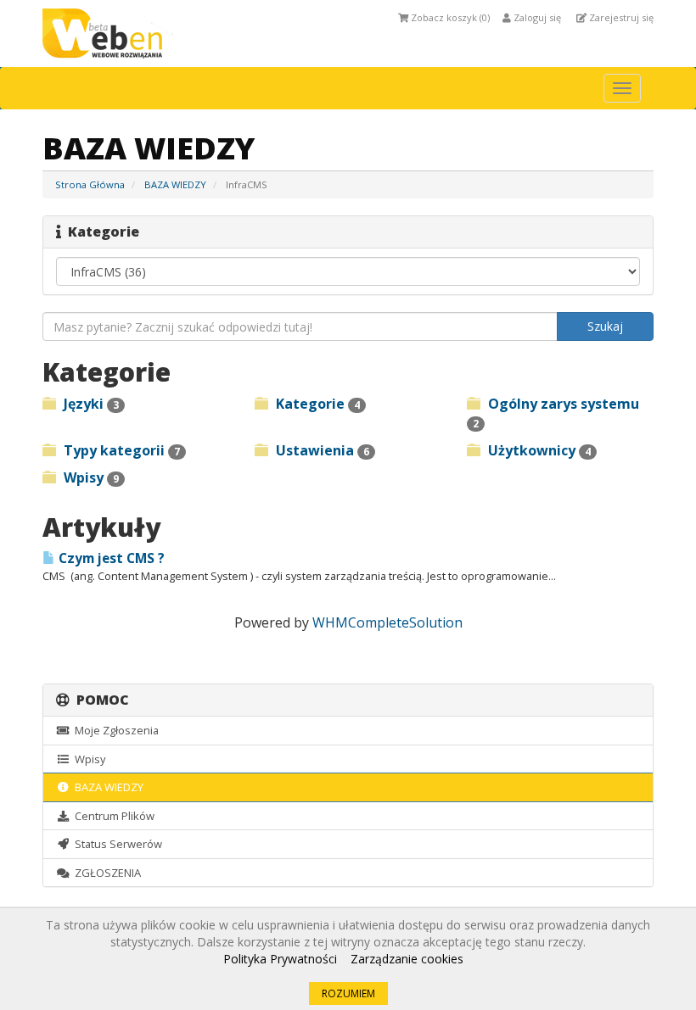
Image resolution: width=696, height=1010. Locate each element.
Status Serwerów (116, 843)
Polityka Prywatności (280, 959)
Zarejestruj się (620, 17)
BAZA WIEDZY (175, 184)
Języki (89, 403)
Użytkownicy (538, 450)
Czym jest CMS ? (110, 558)
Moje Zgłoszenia (114, 730)
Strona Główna (90, 184)
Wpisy (89, 477)
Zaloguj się (536, 17)
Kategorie (316, 403)
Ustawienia (320, 450)
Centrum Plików (112, 815)
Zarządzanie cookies (407, 959)
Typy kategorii (120, 450)
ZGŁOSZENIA (105, 872)
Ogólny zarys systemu (556, 412)
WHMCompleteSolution (387, 622)
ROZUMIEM (348, 993)
